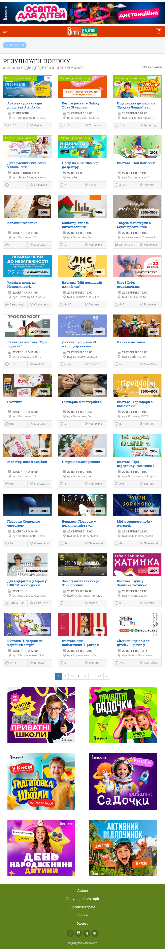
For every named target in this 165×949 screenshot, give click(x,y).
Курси (38, 125)
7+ (66, 184)
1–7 (121, 125)
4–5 (121, 304)
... (92, 676)
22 (99, 676)
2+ (66, 603)
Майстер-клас (42, 244)
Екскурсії (94, 364)
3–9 (121, 603)
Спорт (93, 603)
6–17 (67, 125)
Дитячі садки (151, 125)
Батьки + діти (127, 244)
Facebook (70, 933)
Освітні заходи (42, 304)
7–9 (121, 662)
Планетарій (41, 543)
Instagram (78, 933)
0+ (11, 184)
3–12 (122, 184)
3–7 (12, 364)
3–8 (121, 483)
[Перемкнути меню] (5, 31)
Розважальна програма (96, 125)
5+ (66, 244)
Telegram (86, 933)
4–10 (67, 304)
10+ (12, 423)
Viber (95, 933)
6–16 (13, 125)
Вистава (149, 184)
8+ (121, 543)
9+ (11, 543)
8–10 (67, 364)
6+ (121, 364)
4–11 (13, 662)
